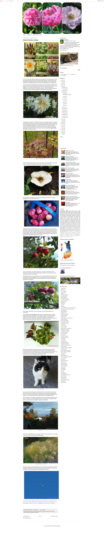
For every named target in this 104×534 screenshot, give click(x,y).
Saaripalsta (63, 354)
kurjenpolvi (70, 226)
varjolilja (72, 220)
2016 (62, 126)
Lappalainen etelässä (64, 323)
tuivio (65, 236)
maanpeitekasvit (62, 232)
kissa (76, 211)
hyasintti (61, 217)
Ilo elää (62, 305)
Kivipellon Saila (63, 312)
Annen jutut (63, 289)
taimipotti (69, 230)
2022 (62, 86)
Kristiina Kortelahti (64, 315)
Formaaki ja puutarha (64, 298)
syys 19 (64, 97)
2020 (62, 120)
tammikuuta (64, 117)
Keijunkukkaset (63, 310)
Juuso (61, 212)
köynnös (69, 234)
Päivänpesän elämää (64, 342)
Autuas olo (63, 293)
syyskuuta (64, 91)
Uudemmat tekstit (26, 516)
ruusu (61, 220)
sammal (78, 221)
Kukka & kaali (63, 316)
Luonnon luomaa (64, 325)
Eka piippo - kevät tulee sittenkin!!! (71, 196)
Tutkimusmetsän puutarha (65, 374)
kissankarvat (62, 234)
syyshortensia (70, 216)
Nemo (41, 511)
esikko (66, 219)
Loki (36, 511)
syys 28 (64, 93)
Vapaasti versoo (64, 378)
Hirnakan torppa (64, 301)
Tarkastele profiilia (63, 50)
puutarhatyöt (64, 216)
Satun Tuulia (63, 361)
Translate (63, 75)
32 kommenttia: (35, 509)
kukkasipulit (63, 231)
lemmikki (78, 214)
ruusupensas (63, 226)
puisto (67, 227)
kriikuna (71, 217)
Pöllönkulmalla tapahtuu (65, 343)
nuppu (70, 232)
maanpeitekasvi (77, 234)
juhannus (78, 215)
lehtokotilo (77, 231)
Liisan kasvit (63, 324)
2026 (62, 80)
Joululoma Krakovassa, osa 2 (71, 162)
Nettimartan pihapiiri (64, 332)
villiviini (77, 220)
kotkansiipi (63, 222)
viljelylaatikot (76, 228)
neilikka (67, 232)
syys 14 (64, 100)
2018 (62, 123)
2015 (62, 128)
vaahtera (61, 219)
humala (74, 227)
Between (67, 39)
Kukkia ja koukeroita (64, 320)
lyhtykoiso (72, 234)
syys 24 (64, 96)
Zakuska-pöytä (63, 382)
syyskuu (53, 511)
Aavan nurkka (63, 288)
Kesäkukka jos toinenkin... (70, 150)
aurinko (73, 213)
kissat (34, 511)
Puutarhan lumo (64, 341)
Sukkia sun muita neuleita (37, 34)
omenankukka (74, 232)
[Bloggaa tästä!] (41, 509)
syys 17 (64, 99)
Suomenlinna (62, 229)
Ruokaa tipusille (68, 179)
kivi (74, 231)
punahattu (62, 218)
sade (77, 212)
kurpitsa (61, 221)
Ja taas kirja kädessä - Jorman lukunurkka (68, 307)
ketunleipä (77, 233)
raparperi (68, 218)
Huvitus (73, 230)
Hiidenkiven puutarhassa (65, 299)
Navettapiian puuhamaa (65, 330)
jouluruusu (68, 213)
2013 (62, 131)
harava (68, 231)
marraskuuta (64, 88)
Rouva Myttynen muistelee (65, 350)
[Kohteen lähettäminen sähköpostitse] (40, 509)
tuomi (67, 217)
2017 (62, 125)
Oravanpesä (63, 334)
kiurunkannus (78, 230)
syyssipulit (28, 512)
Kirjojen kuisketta (64, 311)
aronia (77, 217)
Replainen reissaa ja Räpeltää (66, 347)
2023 (62, 84)
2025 (62, 81)
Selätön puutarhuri (64, 363)
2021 (62, 119)
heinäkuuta (64, 108)
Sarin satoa (63, 359)
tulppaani (69, 215)
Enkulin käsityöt (63, 297)
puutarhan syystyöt (48, 511)
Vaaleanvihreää (63, 377)
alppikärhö (66, 220)
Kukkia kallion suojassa (65, 321)
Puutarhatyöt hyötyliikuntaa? (70, 185)
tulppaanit (63, 214)
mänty (78, 229)
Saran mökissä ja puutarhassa (66, 356)
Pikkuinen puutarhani (64, 337)
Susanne (62, 370)
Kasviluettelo (29, 34)
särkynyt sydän (62, 233)
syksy (72, 212)
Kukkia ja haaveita (64, 319)
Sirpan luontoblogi (64, 365)
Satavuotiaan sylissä (64, 360)
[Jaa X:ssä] (42, 509)
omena (77, 219)
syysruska (25, 512)
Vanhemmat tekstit (54, 516)
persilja (61, 230)
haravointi (73, 214)
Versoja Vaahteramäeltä (65, 379)
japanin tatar (74, 229)
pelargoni (72, 235)
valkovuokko (67, 221)
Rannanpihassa (63, 346)
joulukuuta (64, 87)
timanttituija (67, 233)
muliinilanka (66, 235)
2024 (62, 83)
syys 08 (64, 102)
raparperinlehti (62, 236)
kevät (70, 211)
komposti (77, 227)
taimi (74, 226)
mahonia (76, 216)
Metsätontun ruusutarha (65, 329)
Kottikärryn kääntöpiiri (65, 314)
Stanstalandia (63, 368)
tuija (67, 226)
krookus (68, 214)
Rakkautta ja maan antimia (65, 345)
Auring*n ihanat (63, 292)
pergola (64, 227)
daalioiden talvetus (30, 511)
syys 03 (64, 103)
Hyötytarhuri (63, 303)
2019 (62, 122)
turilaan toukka (69, 236)
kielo (61, 227)
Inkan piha (63, 306)
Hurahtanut (63, 302)
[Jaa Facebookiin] (43, 509)
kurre (65, 234)
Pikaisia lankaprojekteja (70, 173)
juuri (74, 233)
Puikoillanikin (63, 338)
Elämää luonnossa (64, 296)
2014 (62, 129)
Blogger (58, 525)
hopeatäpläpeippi (62, 228)
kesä (67, 212)
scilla (70, 227)
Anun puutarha (63, 290)
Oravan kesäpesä (64, 333)
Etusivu (24, 34)
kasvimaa (78, 213)
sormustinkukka (75, 218)
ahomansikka (68, 229)
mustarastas (64, 215)
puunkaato (65, 230)
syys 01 (64, 105)
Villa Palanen (63, 381)
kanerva (71, 231)
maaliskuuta (64, 114)
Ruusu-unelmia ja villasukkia (66, 351)
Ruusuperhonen (64, 352)
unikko (74, 215)
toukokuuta (64, 111)
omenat (43, 511)
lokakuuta (64, 90)
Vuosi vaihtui (68, 202)
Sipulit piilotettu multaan (30, 40)
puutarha (62, 211)
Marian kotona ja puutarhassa (66, 328)
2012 (62, 132)
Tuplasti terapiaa (64, 373)
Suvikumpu (63, 372)
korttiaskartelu (71, 219)
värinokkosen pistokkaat (35, 512)
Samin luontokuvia (64, 355)
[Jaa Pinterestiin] (44, 509)
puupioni (78, 232)
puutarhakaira (77, 235)
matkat (38, 511)
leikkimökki (70, 228)
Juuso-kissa (62, 213)
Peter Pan (71, 233)
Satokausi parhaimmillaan (70, 156)
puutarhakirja (73, 221)
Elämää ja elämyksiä (64, 294)
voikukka (77, 226)
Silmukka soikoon (64, 364)
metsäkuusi (61, 235)
